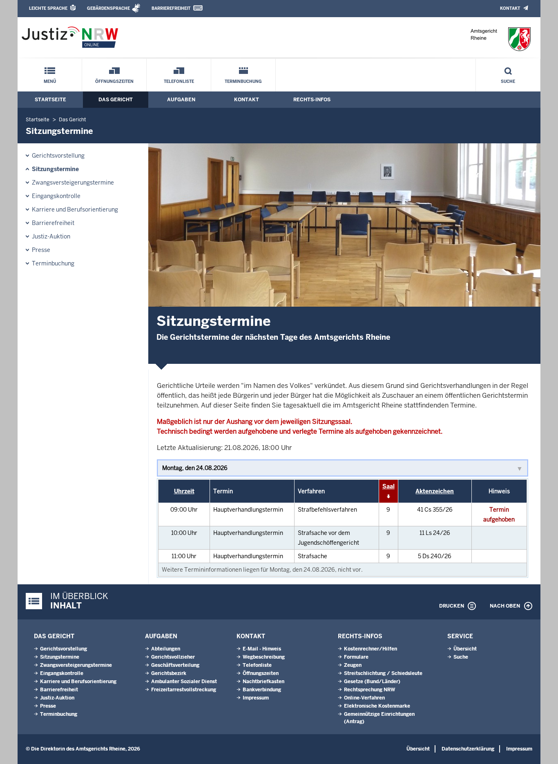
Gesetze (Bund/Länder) (372, 681)
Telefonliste (179, 81)
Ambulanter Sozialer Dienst (184, 681)
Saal (388, 486)
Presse (41, 250)
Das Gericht (115, 99)
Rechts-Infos (311, 99)
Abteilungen (165, 649)
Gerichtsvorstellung (58, 155)
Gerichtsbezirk (168, 673)
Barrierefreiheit (171, 8)
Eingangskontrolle (56, 196)
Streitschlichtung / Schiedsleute (383, 673)
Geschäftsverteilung (175, 665)
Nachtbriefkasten (263, 681)
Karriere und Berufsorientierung (75, 209)
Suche (508, 81)
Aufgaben (181, 99)
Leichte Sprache (48, 8)
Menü (50, 81)
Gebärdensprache (108, 8)
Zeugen (353, 665)
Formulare (356, 657)
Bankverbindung (262, 689)
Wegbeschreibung (264, 657)
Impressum (256, 698)
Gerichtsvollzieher (173, 657)
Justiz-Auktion (51, 236)
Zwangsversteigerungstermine (73, 182)
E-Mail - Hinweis (262, 649)
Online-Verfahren (364, 698)
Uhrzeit (184, 491)
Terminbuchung (243, 81)
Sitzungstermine (55, 169)
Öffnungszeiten (114, 81)
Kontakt (510, 8)
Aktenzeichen (434, 491)
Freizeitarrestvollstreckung (183, 689)
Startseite (50, 99)
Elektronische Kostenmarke (377, 706)
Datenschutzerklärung (468, 749)
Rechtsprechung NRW (369, 689)
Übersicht (465, 649)
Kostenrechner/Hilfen (370, 649)
